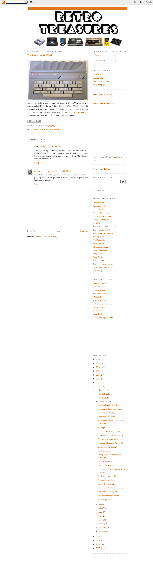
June (100, 512)
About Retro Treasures (102, 94)
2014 (98, 374)
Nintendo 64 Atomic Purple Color (111, 443)
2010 (98, 536)
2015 (98, 371)
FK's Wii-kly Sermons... (102, 303)
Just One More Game (101, 212)
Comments (101, 60)
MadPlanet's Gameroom (102, 240)
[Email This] (28, 121)
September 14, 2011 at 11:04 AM (58, 170)
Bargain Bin (98, 77)
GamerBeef (97, 314)
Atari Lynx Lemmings (106, 427)
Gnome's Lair (98, 202)
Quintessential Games (101, 81)
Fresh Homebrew (99, 74)
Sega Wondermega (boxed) (108, 495)
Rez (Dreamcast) (104, 450)
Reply (36, 162)
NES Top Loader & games (108, 491)
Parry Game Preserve (101, 267)
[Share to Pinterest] (39, 121)
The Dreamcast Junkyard (103, 233)
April (100, 519)
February (102, 527)
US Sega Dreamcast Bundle (109, 431)
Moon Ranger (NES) (106, 461)
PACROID (97, 296)
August (101, 504)
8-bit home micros (44, 129)
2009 (98, 540)
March (101, 523)
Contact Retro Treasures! (103, 103)
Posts (99, 55)
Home (58, 230)
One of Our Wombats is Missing (110, 487)
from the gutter (99, 290)
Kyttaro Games (99, 286)
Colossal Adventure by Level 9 (110, 435)
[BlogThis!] (31, 121)
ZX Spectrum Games (101, 246)
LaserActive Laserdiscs (107, 483)
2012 (98, 382)
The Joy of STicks (100, 236)
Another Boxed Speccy (107, 480)
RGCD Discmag (99, 260)
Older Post (84, 230)
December (102, 390)
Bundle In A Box (100, 283)
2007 (98, 548)
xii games (97, 310)
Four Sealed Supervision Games (110, 408)
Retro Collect (98, 243)
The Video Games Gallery (103, 263)
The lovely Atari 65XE (39, 55)
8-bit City (97, 223)
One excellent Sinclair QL (108, 405)
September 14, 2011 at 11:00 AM (52, 146)
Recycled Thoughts (101, 219)
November (102, 393)
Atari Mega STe (104, 499)
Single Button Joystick (102, 216)
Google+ (119, 157)
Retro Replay (98, 257)
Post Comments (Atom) (47, 236)
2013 (98, 378)
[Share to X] (34, 121)
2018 (98, 359)
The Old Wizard (99, 300)
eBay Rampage (99, 84)
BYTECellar (98, 209)
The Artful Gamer (100, 293)
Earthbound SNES (105, 465)
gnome (37, 170)
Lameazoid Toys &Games (103, 317)
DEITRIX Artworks (100, 307)
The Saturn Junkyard (101, 229)
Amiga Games (98, 253)
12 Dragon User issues (106, 416)
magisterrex (79, 112)
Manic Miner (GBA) (106, 412)
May (100, 515)
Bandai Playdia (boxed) (107, 446)
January (101, 531)
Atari (56, 129)
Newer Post (31, 230)
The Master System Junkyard (104, 226)
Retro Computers (100, 250)
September (102, 401)
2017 (98, 363)
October (101, 397)
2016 (98, 367)
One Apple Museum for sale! (109, 439)
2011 (98, 386)
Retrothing (97, 270)
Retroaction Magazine (102, 206)
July (100, 508)
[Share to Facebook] (37, 121)
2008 (98, 544)
